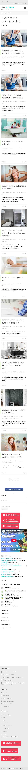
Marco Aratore (8, 604)
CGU (4, 717)
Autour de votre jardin (8, 701)
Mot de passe (4, 501)
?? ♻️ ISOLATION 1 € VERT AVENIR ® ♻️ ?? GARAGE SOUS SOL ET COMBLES (14, 598)
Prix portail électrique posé (7, 564)
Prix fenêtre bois (5, 620)
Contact (5, 734)
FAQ (4, 720)
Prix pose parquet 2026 (8, 674)
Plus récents (4, 584)
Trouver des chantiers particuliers (11, 736)
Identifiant (3, 495)
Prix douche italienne (6, 574)
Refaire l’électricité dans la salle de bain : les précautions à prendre (13, 233)
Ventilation (6, 462)
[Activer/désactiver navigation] (25, 8)
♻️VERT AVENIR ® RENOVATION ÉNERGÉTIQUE (15, 591)
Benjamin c (7, 601)
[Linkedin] (7, 1)
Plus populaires (16, 584)
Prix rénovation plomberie (7, 558)
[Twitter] (2, 1)
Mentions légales (7, 714)
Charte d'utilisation (19, 768)
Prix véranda (4, 569)
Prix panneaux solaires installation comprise (11, 565)
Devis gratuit (6, 706)
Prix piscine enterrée (5, 628)
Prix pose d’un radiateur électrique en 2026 (13, 677)
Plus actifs (10, 584)
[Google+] (10, 1)
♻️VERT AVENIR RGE (9, 594)
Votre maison (6, 695)
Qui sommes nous (7, 725)
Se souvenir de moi (6, 506)
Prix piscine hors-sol (5, 624)
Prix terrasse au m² (5, 572)
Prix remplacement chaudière (7, 576)
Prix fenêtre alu (4, 617)
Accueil (2, 13)
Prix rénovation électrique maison (8, 560)
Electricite (21, 239)
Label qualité (6, 728)
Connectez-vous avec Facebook (14, 489)
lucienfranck (7, 587)
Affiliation (5, 731)
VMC (10, 462)
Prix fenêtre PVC (4, 613)
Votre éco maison (7, 698)
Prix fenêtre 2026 (7, 680)
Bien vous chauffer (7, 704)
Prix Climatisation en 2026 (9, 672)
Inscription (24, 3)
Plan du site (6, 723)
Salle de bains (23, 101)
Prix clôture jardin (5, 562)
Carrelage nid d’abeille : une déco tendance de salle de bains (13, 365)
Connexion (17, 3)
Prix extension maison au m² (7, 571)
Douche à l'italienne (6, 418)
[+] (14, 38)
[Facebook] (5, 1)
